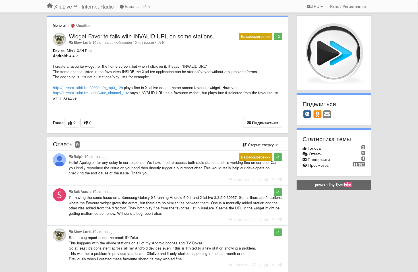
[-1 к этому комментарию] (280, 179)
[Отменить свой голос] (273, 179)
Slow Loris (83, 42)
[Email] (327, 114)
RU (316, 6)
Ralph (79, 156)
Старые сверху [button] (261, 144)
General (59, 25)
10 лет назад (94, 156)
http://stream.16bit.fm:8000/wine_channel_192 (91, 92)
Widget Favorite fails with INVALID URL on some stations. (141, 36)
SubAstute (83, 191)
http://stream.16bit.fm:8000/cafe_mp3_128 (88, 87)
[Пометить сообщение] (254, 179)
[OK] (317, 114)
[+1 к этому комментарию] (266, 179)
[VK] (307, 114)
